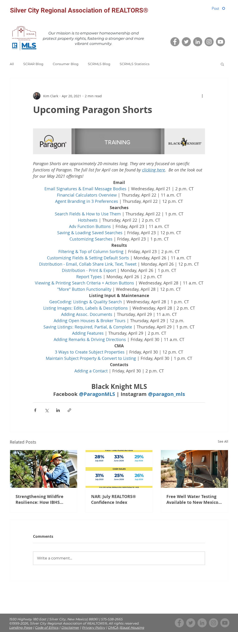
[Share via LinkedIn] (58, 410)
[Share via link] (69, 410)
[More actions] (202, 96)
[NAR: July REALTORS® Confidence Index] (119, 469)
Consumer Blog (66, 64)
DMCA (113, 627)
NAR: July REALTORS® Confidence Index (113, 499)
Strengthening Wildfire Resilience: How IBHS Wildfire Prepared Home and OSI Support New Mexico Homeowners (41, 499)
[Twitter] (186, 41)
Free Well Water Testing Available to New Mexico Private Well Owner (192, 499)
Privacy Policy (93, 627)
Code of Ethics (47, 627)
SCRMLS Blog (99, 64)
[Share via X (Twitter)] (46, 410)
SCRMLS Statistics (134, 64)
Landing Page (20, 627)
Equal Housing (132, 627)
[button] (222, 64)
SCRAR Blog (33, 64)
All (12, 64)
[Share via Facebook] (35, 410)
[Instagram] (209, 41)
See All (223, 441)
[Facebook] (174, 41)
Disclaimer (70, 627)
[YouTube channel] (220, 41)
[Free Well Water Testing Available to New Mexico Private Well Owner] (194, 469)
